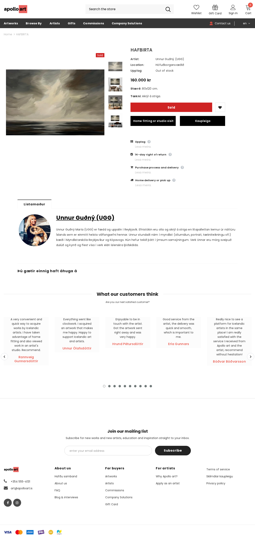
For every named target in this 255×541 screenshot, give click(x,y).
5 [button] (125, 386)
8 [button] (140, 386)
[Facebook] (8, 503)
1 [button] (104, 386)
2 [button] (109, 386)
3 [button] (114, 386)
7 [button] (135, 386)
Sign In (233, 13)
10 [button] (151, 386)
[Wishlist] (220, 107)
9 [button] (145, 386)
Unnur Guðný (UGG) (170, 59)
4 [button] (120, 386)
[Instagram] (17, 503)
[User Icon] (233, 7)
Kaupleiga (203, 121)
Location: (137, 65)
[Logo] (16, 9)
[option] (55, 102)
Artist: (134, 59)
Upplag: (136, 71)
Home (8, 34)
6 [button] (130, 386)
